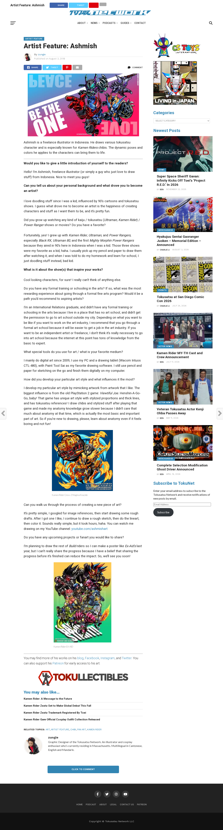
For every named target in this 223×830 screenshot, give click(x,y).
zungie (42, 54)
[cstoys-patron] (178, 59)
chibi (73, 729)
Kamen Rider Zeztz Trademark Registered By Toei (55, 712)
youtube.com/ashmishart (89, 529)
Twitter (127, 658)
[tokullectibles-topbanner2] (83, 686)
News (94, 23)
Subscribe (163, 512)
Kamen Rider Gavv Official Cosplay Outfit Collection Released (62, 719)
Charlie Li (165, 250)
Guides (125, 23)
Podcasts (109, 23)
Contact (140, 23)
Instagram (108, 658)
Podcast (91, 804)
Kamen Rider (94, 729)
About (81, 23)
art (48, 729)
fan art (81, 729)
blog (80, 658)
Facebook (92, 658)
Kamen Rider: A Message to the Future (48, 698)
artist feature (60, 729)
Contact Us (127, 804)
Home (79, 804)
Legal (113, 804)
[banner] (175, 103)
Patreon (58, 663)
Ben (162, 189)
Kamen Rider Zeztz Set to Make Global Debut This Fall (57, 705)
